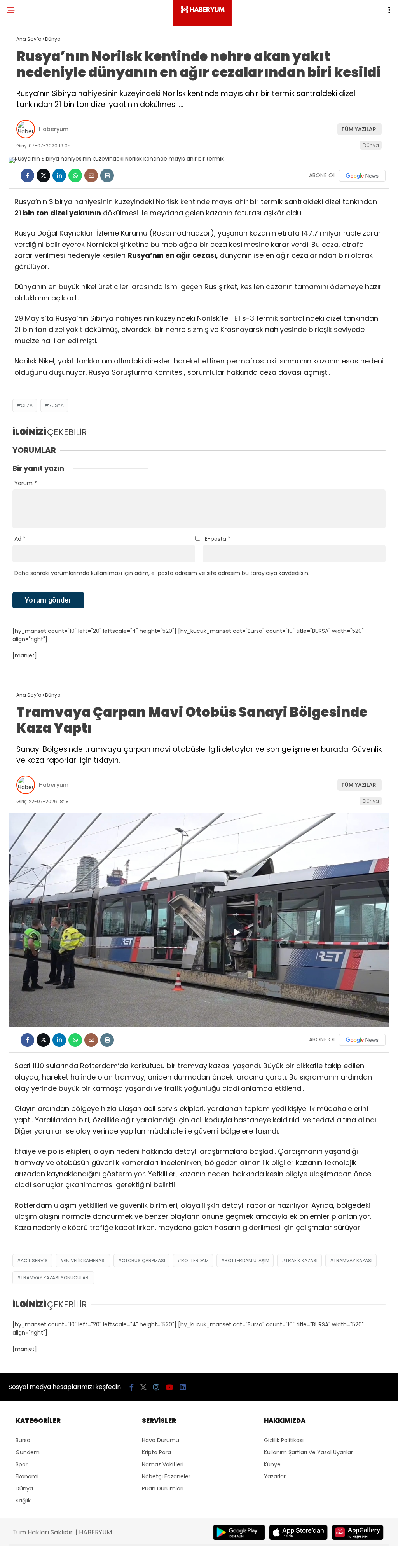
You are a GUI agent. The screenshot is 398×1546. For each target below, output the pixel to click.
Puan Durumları (162, 1488)
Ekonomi (27, 1476)
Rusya (56, 405)
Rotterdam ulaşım (247, 1260)
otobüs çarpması (143, 1260)
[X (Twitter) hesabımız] (143, 1387)
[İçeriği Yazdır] (107, 175)
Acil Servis (34, 1260)
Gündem (28, 1452)
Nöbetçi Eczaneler (166, 1476)
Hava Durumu (160, 1440)
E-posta (217, 539)
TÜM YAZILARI (359, 129)
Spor (22, 1464)
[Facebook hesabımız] (131, 1387)
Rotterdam (195, 1260)
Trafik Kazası (301, 1260)
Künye (272, 1464)
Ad (20, 539)
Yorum (25, 483)
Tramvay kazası (352, 1260)
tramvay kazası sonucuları (55, 1277)
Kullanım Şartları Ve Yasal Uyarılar (308, 1452)
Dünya (371, 145)
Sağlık (23, 1500)
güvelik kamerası (85, 1260)
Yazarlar (275, 1476)
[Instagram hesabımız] (156, 1387)
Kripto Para (156, 1452)
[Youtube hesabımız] (169, 1387)
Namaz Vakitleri (162, 1464)
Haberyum (53, 129)
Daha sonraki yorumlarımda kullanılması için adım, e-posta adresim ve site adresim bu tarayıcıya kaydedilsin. (161, 573)
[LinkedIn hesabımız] (183, 1387)
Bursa (23, 1440)
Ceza (27, 405)
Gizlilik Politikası (284, 1440)
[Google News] (362, 176)
